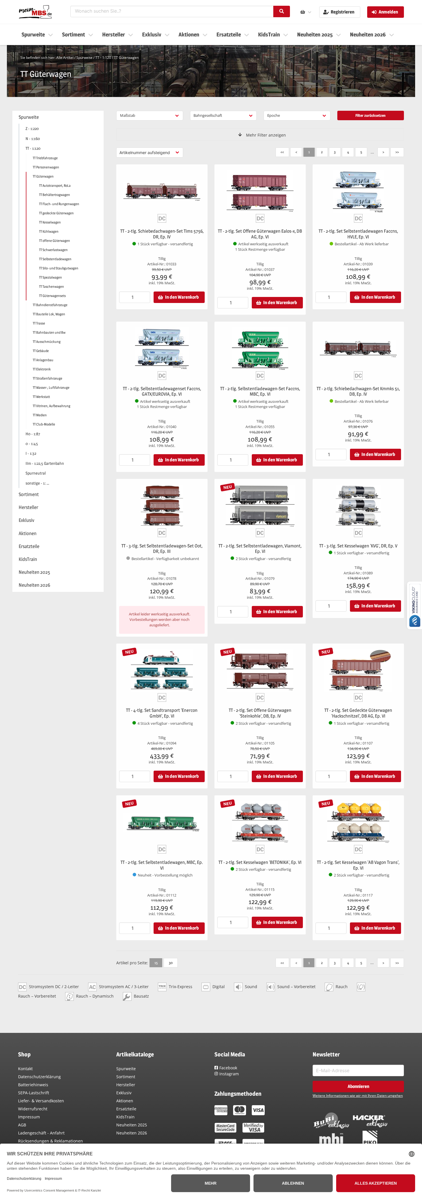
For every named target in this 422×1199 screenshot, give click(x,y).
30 (171, 962)
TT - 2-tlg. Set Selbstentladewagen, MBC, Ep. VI (162, 865)
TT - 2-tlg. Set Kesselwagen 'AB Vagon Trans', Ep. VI (358, 865)
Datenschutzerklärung (39, 1076)
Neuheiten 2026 (131, 1133)
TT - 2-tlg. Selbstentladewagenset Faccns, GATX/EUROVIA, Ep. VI (162, 391)
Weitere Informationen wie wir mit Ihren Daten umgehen (358, 1095)
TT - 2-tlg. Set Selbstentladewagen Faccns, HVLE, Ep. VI (358, 234)
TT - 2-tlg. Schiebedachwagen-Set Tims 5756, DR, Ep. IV (162, 234)
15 (156, 962)
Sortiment (125, 1076)
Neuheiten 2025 (131, 1125)
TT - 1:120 (103, 57)
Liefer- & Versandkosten (41, 1100)
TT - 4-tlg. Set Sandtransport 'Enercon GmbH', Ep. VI (162, 713)
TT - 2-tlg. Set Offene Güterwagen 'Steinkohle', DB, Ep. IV (260, 713)
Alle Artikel (64, 57)
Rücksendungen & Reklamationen (50, 1141)
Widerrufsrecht (32, 1108)
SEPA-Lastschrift (33, 1092)
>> (397, 151)
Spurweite (84, 57)
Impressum (29, 1117)
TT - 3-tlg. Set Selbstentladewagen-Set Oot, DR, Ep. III (161, 548)
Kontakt (25, 1068)
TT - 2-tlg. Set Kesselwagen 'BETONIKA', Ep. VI (259, 862)
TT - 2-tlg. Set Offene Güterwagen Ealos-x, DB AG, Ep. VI (260, 234)
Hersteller (125, 1084)
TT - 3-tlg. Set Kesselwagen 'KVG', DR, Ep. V (358, 546)
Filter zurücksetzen (370, 115)
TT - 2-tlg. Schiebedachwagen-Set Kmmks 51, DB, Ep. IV (358, 391)
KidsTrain (125, 1117)
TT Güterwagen (126, 57)
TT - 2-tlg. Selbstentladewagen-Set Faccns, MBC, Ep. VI (260, 391)
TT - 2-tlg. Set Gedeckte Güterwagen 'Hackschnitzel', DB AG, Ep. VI (358, 713)
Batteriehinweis (33, 1084)
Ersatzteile (126, 1108)
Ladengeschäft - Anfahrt (41, 1133)
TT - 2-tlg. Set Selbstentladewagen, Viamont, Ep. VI (259, 548)
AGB (22, 1125)
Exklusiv (123, 1092)
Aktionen (124, 1100)
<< (282, 151)
